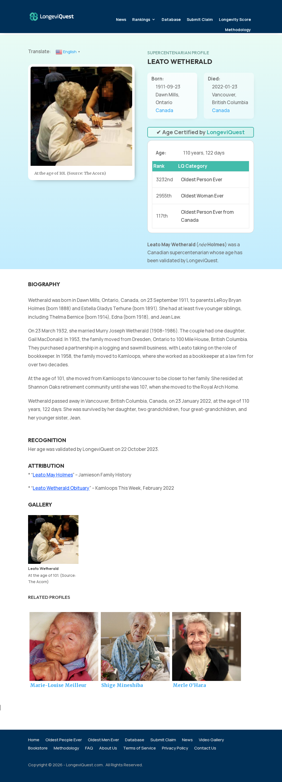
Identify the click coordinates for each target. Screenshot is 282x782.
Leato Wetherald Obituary (61, 488)
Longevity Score (235, 19)
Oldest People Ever (63, 740)
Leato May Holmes (53, 475)
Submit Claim (200, 19)
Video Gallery (211, 740)
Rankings (141, 19)
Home (33, 740)
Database (171, 19)
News (121, 19)
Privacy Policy (175, 748)
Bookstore (38, 748)
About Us (108, 748)
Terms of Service (139, 748)
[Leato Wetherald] (53, 562)
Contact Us (205, 748)
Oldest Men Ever (103, 740)
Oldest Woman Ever (202, 196)
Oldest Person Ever (201, 179)
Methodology (238, 29)
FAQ (89, 748)
